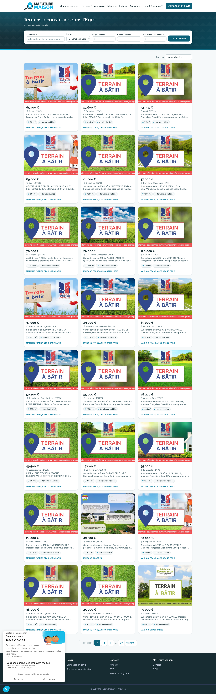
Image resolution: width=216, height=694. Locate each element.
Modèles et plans (117, 6)
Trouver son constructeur (79, 669)
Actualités (115, 664)
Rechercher (180, 38)
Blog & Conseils (152, 6)
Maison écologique (119, 673)
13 (121, 642)
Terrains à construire (92, 6)
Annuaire (135, 6)
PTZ (112, 669)
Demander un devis (179, 6)
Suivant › (130, 642)
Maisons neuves (69, 6)
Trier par (160, 57)
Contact (157, 664)
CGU (155, 669)
